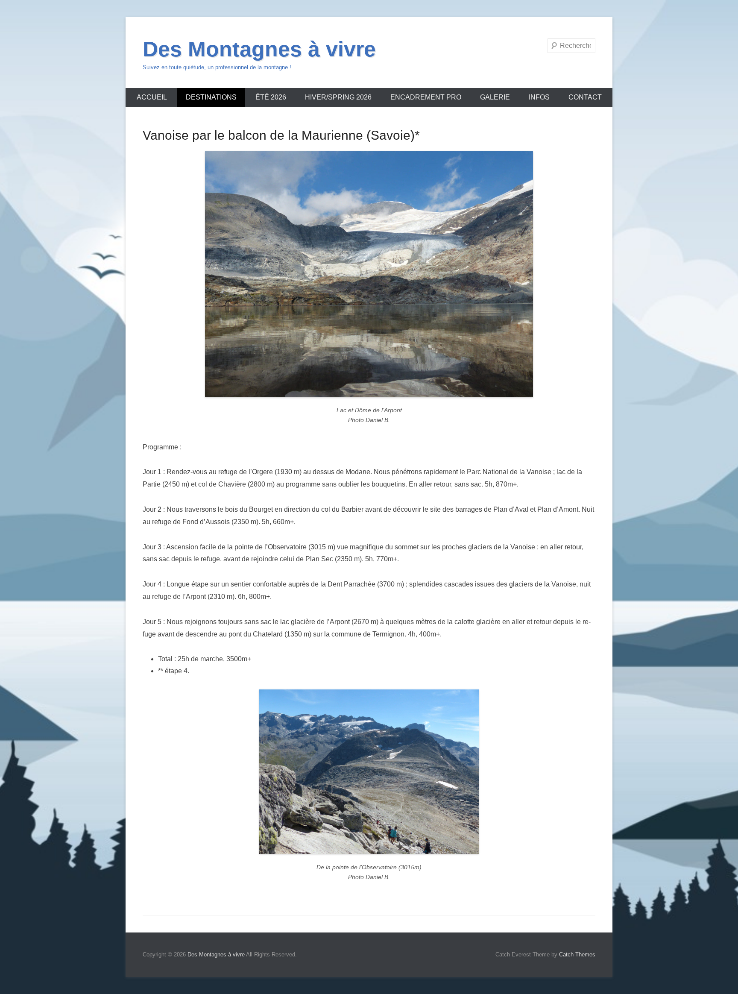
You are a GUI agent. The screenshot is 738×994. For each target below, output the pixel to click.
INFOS (539, 97)
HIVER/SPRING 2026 (338, 97)
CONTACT (585, 97)
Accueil (152, 97)
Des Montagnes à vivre (259, 49)
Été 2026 (270, 97)
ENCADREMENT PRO (425, 97)
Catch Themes (577, 954)
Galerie (495, 97)
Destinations (211, 97)
